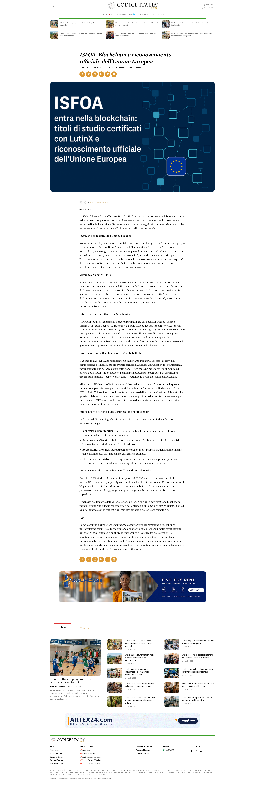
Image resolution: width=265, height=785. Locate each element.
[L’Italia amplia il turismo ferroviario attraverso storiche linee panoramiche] (54, 35)
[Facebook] (82, 74)
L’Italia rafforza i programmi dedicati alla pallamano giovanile (73, 680)
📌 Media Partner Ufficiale (90, 760)
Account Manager (143, 750)
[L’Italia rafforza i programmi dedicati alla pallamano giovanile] (54, 24)
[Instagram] (196, 751)
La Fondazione (56, 753)
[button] (52, 5)
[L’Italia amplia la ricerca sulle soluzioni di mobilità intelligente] (166, 24)
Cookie (177, 770)
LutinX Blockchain (104, 778)
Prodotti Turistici (57, 760)
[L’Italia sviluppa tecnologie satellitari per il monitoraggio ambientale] (172, 673)
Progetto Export (56, 757)
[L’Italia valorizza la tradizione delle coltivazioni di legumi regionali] (114, 687)
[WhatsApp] (95, 74)
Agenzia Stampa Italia (59, 686)
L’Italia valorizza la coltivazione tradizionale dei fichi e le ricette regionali (138, 643)
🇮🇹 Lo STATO (168, 750)
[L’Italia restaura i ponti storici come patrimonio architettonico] (172, 701)
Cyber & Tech (84, 67)
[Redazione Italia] (84, 202)
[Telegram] (114, 74)
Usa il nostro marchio (59, 763)
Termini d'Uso (129, 770)
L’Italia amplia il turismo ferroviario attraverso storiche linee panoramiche (139, 658)
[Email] (107, 74)
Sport (53, 674)
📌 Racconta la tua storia (90, 763)
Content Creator (142, 753)
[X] (88, 74)
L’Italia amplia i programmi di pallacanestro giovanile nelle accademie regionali (137, 672)
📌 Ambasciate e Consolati (90, 757)
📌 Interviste (85, 750)
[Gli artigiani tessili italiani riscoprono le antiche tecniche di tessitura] (172, 687)
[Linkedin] (101, 74)
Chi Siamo (54, 750)
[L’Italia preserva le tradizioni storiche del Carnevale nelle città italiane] (110, 35)
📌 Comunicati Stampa (89, 753)
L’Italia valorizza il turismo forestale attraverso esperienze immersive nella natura (140, 700)
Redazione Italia (99, 202)
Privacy (155, 770)
